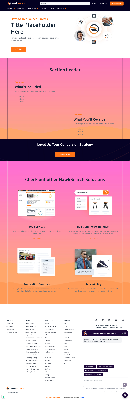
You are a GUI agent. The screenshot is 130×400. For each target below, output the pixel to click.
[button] (11, 8)
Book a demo (116, 3)
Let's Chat (18, 49)
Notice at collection (53, 397)
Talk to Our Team (65, 154)
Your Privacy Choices (71, 397)
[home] (16, 3)
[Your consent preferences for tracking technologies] (3, 396)
